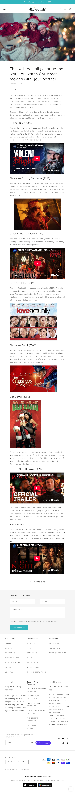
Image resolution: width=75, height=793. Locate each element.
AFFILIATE (31, 658)
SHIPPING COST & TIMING (36, 672)
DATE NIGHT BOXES (12, 662)
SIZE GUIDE (9, 667)
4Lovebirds (13, 769)
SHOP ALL (9, 672)
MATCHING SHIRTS (12, 653)
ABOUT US (31, 643)
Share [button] (14, 90)
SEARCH (8, 643)
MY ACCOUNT (54, 643)
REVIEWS (8, 648)
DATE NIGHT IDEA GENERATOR (33, 704)
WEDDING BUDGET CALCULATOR (34, 697)
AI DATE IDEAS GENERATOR (32, 719)
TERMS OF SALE (33, 667)
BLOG (29, 648)
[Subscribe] (31, 742)
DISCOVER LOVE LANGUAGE (33, 727)
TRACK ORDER (54, 648)
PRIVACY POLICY (33, 662)
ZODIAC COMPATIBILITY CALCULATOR (36, 712)
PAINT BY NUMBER (12, 658)
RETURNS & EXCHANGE (57, 653)
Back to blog (39, 581)
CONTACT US (32, 653)
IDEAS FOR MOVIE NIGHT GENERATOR (36, 690)
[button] (4, 8)
